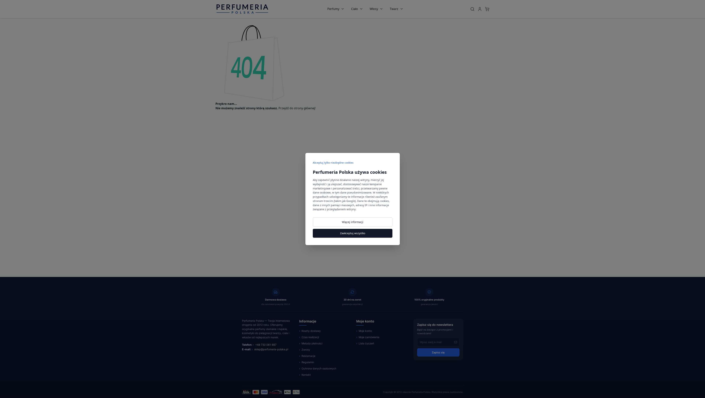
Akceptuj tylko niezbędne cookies (333, 162)
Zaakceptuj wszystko (352, 233)
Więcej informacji (352, 222)
